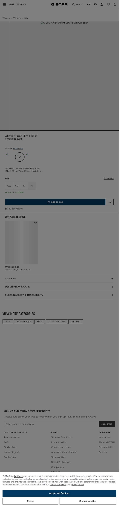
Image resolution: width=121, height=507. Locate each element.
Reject (30, 501)
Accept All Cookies (59, 493)
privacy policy (77, 484)
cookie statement (58, 484)
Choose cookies (87, 501)
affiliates (19, 476)
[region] (59, 489)
